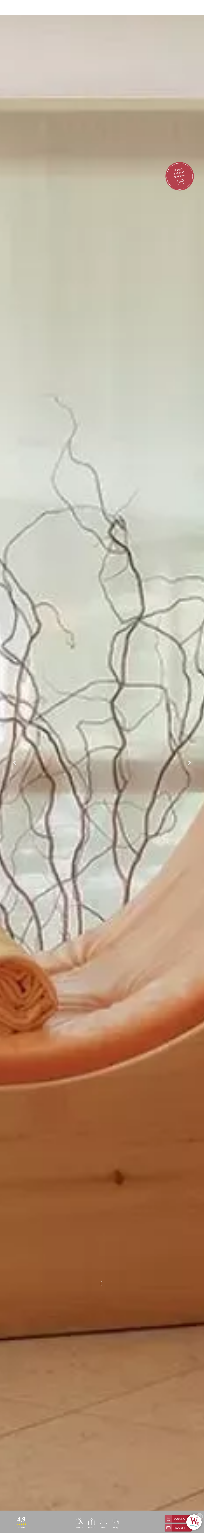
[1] (194, 1522)
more (180, 181)
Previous (14, 762)
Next (189, 762)
